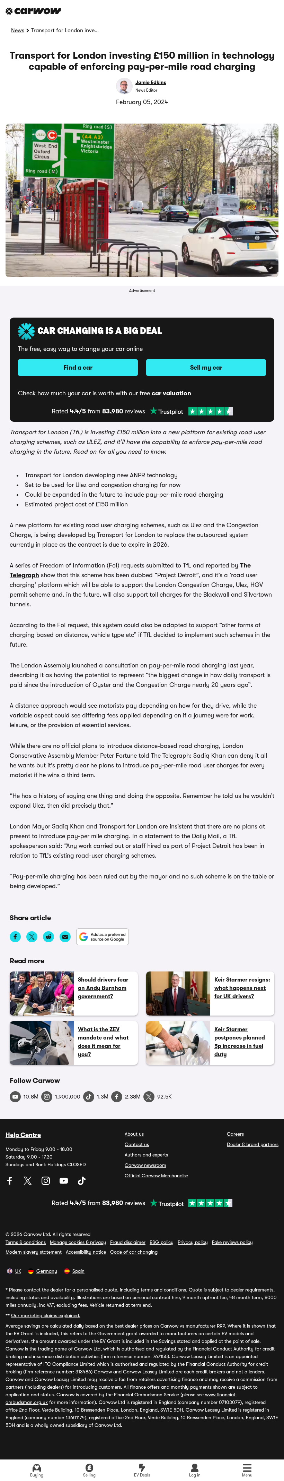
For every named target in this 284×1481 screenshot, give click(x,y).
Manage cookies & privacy (78, 1242)
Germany (46, 1271)
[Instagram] (46, 1183)
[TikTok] (82, 1183)
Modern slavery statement (34, 1252)
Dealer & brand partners (252, 1144)
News (17, 30)
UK (18, 1271)
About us (134, 1134)
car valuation (171, 393)
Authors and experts (146, 1155)
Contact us (137, 1144)
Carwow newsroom (145, 1165)
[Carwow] (33, 11)
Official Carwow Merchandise (156, 1175)
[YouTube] (64, 1183)
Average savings (23, 1326)
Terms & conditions (26, 1242)
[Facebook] (10, 1183)
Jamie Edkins (150, 82)
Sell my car (206, 367)
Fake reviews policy (232, 1242)
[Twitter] (28, 1183)
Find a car (77, 367)
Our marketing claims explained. (45, 1315)
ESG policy (162, 1242)
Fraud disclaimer (127, 1242)
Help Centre (23, 1134)
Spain (78, 1271)
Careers (235, 1134)
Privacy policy (193, 1242)
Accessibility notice (86, 1252)
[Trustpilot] (191, 411)
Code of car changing (134, 1252)
